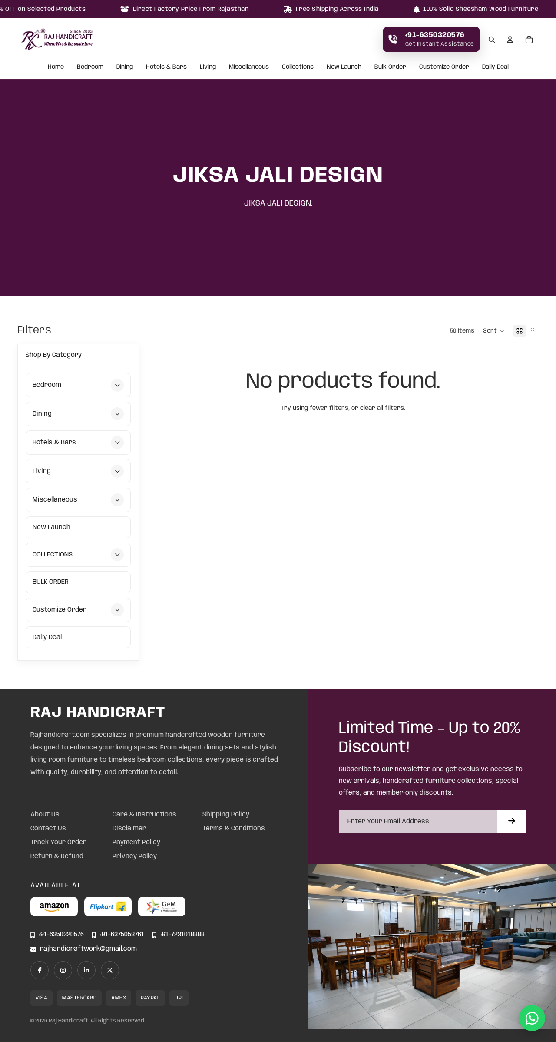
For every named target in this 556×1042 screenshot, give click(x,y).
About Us (45, 814)
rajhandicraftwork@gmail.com (88, 949)
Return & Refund (56, 856)
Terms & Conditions (233, 828)
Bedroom (90, 67)
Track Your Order (58, 842)
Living (208, 67)
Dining (124, 67)
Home (56, 67)
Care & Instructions (144, 814)
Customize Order (444, 67)
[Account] (510, 39)
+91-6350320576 (61, 935)
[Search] (491, 39)
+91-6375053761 (122, 935)
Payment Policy (136, 842)
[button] (494, 330)
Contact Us (48, 828)
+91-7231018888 (182, 935)
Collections (298, 67)
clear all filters (382, 408)
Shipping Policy (225, 814)
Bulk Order (390, 67)
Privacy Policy (135, 856)
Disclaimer (129, 828)
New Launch (344, 67)
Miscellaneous (249, 67)
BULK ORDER (51, 582)
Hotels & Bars (166, 67)
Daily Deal (495, 67)
